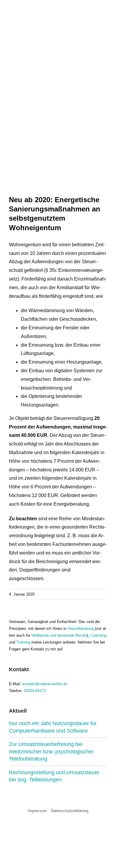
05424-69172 (35, 691)
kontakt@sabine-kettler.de (44, 684)
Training (23, 642)
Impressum (37, 811)
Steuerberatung (81, 628)
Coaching (98, 635)
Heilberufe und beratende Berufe (59, 635)
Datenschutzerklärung (69, 811)
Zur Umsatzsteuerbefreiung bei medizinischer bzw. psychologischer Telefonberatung (51, 751)
